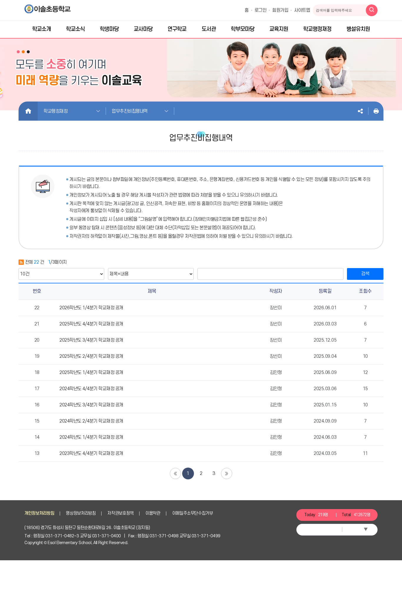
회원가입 (280, 10)
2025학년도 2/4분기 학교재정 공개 (91, 356)
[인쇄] (376, 111)
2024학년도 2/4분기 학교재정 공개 (91, 421)
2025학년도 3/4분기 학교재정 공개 (91, 340)
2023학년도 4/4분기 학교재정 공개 (91, 453)
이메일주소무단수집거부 (192, 513)
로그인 (261, 10)
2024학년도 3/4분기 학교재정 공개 (91, 405)
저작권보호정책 (120, 513)
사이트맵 (302, 10)
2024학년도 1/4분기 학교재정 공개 (91, 437)
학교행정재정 (55, 111)
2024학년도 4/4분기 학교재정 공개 (91, 388)
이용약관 (152, 513)
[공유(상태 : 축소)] (360, 111)
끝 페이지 (226, 473)
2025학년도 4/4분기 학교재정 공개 (91, 324)
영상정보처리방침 (81, 513)
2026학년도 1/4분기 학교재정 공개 (91, 307)
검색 (365, 273)
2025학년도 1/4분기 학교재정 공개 (91, 372)
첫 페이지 (175, 473)
